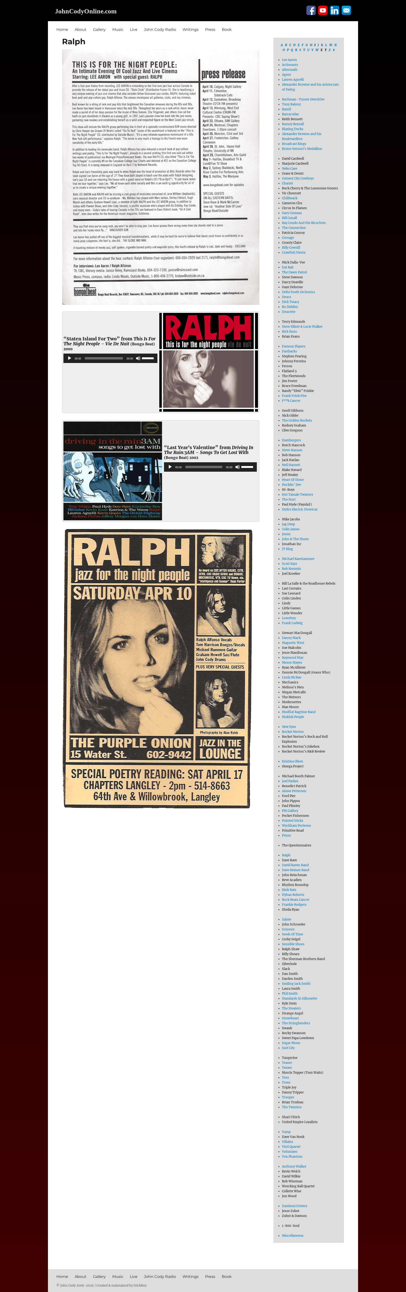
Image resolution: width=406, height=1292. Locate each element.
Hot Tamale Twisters (297, 495)
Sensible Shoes (293, 944)
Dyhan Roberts (293, 895)
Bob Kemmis (291, 569)
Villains (287, 1142)
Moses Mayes (292, 663)
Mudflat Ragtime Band (299, 712)
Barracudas (290, 114)
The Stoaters (291, 1008)
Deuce (286, 297)
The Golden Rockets (297, 421)
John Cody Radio (160, 29)
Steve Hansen (292, 450)
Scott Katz (289, 564)
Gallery (99, 29)
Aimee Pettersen (294, 791)
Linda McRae (291, 677)
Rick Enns (289, 332)
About (80, 29)
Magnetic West (293, 643)
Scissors (288, 929)
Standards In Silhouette (299, 999)
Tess (285, 1078)
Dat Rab (287, 267)
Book (227, 29)
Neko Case (289, 169)
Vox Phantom (292, 1157)
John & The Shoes (295, 539)
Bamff (286, 109)
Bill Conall (289, 218)
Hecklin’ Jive (291, 485)
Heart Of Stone (293, 480)
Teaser (287, 1063)
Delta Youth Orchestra (298, 292)
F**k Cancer (291, 401)
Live (133, 29)
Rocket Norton (293, 732)
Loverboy (289, 618)
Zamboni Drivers (294, 1206)
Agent (286, 75)
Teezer (287, 1068)
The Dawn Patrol (294, 272)
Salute (286, 919)
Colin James (291, 529)
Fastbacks (289, 351)
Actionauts (290, 65)
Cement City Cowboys (298, 178)
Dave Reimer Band (295, 870)
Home (62, 29)
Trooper (288, 1097)
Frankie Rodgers (294, 905)
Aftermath (289, 70)
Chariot (287, 183)
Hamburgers (291, 440)
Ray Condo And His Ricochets (304, 223)
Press (210, 29)
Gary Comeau (292, 213)
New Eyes (289, 727)
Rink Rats (289, 890)
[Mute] (138, 358)
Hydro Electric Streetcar (300, 509)
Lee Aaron (289, 60)
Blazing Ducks (292, 129)
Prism (286, 835)
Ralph (286, 855)
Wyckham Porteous (296, 826)
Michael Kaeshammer (298, 559)
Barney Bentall (293, 124)
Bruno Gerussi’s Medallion (302, 149)
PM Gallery (290, 811)
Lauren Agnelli (293, 80)
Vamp (286, 1132)
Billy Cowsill (291, 248)
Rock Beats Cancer (295, 900)
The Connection (294, 228)
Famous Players (293, 346)
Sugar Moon (291, 1043)
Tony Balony (291, 104)
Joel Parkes (290, 781)
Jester (286, 534)
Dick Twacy (290, 302)
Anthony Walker (294, 1166)
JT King (287, 549)
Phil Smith (290, 994)
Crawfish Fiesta (293, 253)
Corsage (288, 238)
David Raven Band (295, 865)
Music (117, 29)
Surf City (288, 1048)
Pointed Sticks (292, 821)
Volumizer (289, 1152)
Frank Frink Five (294, 396)
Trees (286, 1083)
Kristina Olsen (292, 761)
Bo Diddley (290, 307)
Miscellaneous (293, 1236)
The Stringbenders (296, 1023)
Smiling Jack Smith (296, 984)
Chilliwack (289, 198)
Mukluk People (293, 717)
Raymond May (292, 658)
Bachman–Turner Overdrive (303, 99)
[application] (110, 358)
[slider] (148, 358)
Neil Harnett (291, 465)
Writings (191, 29)
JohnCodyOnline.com (86, 11)
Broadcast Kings (294, 144)
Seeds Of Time (292, 934)
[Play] (69, 358)
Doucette (288, 312)
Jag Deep (288, 524)
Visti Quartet (291, 1147)
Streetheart (290, 1018)
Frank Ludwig (292, 623)
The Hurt (289, 500)
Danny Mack (291, 638)
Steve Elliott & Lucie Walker (302, 327)
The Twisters (292, 1107)
